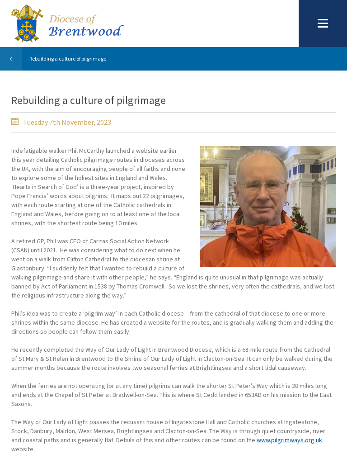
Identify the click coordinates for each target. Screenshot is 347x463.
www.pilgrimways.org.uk (289, 440)
